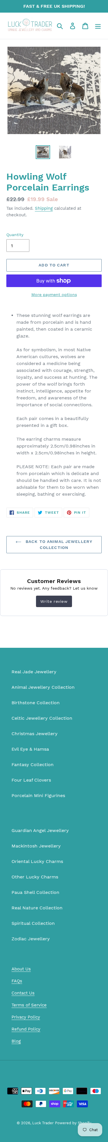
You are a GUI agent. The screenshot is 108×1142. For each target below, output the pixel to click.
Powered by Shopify (73, 1123)
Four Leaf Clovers (31, 780)
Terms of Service (29, 1005)
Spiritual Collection (33, 923)
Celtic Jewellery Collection (42, 718)
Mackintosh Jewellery (36, 846)
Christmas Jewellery (35, 733)
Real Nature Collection (37, 908)
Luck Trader (43, 1123)
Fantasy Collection (33, 764)
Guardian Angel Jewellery (40, 830)
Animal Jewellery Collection (43, 687)
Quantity (14, 234)
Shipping (44, 208)
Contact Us (23, 993)
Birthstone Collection (36, 702)
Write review (53, 601)
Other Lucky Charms (35, 877)
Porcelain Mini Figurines (38, 795)
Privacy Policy (26, 1017)
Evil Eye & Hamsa (30, 749)
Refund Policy (26, 1029)
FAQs (17, 981)
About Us (21, 969)
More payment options (54, 294)
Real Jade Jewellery (34, 671)
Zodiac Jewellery (31, 938)
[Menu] (98, 25)
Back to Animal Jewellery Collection (58, 544)
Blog (16, 1041)
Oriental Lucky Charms (37, 861)
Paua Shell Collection (35, 892)
